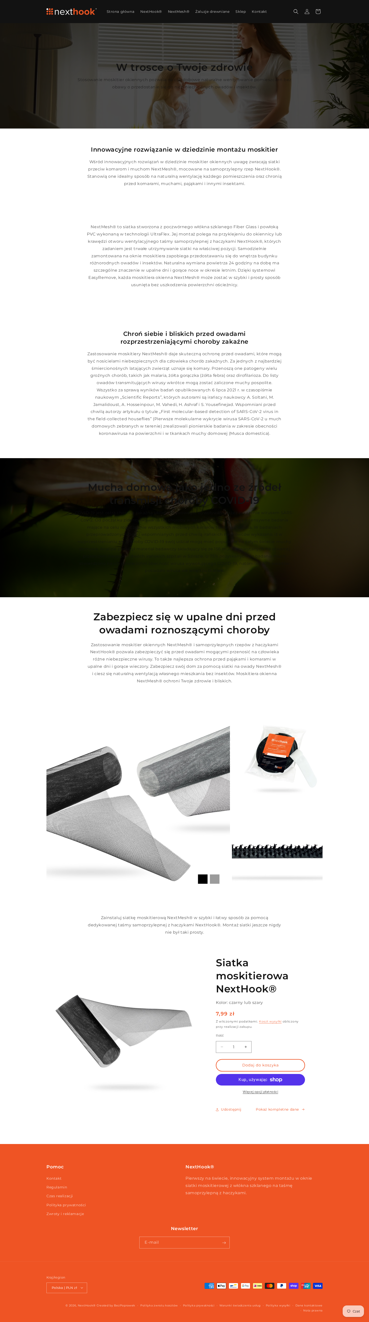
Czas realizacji (59, 1196)
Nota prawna (313, 1310)
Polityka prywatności (66, 1205)
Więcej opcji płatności (260, 1092)
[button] (295, 11)
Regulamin (56, 1187)
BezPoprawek (124, 1305)
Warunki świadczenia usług (240, 1305)
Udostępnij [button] (231, 1109)
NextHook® (87, 1305)
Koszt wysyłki (270, 1021)
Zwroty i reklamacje (65, 1214)
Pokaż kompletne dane (277, 1109)
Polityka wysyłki (278, 1305)
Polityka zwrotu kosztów (159, 1305)
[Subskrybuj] (223, 1243)
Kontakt (54, 1178)
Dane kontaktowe (309, 1305)
